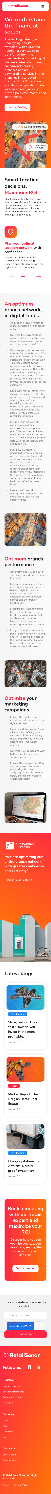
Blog (5, 1426)
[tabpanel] (25, 248)
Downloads (8, 1431)
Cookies (6, 1485)
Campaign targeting (12, 1397)
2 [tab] (27, 276)
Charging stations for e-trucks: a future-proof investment (24, 1166)
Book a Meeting (17, 107)
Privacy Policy (20, 1485)
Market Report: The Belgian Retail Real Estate (23, 1099)
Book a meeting (25, 1268)
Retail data (8, 1402)
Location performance (13, 1391)
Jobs (5, 1437)
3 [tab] (29, 276)
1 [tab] (23, 276)
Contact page (9, 1454)
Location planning (11, 1386)
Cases (6, 1420)
